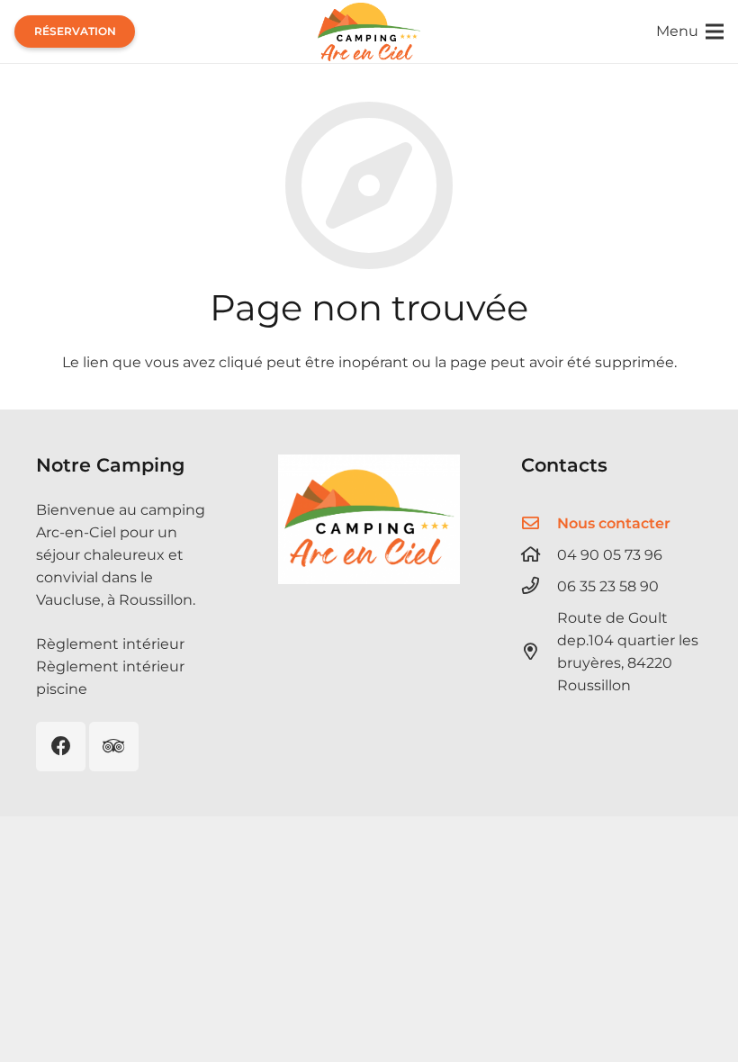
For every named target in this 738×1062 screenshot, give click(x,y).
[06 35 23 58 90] (539, 585)
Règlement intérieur (110, 643)
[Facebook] (61, 746)
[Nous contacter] (539, 522)
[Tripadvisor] (114, 746)
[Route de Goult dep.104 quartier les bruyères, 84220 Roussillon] (539, 651)
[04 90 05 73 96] (539, 553)
